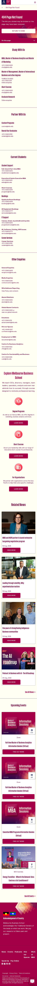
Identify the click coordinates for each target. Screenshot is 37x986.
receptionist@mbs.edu (9, 272)
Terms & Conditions (24, 973)
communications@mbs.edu (10, 282)
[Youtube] (9, 964)
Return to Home (18, 31)
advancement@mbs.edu (9, 322)
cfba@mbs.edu (7, 349)
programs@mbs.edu (8, 192)
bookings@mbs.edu (8, 203)
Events (10, 952)
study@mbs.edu (7, 67)
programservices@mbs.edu (10, 225)
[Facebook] (5, 964)
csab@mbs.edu (7, 359)
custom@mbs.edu (7, 126)
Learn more (18, 423)
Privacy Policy (13, 973)
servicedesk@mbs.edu (9, 213)
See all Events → (29, 896)
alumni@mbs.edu (7, 302)
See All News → (30, 692)
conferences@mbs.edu (9, 331)
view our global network (9, 312)
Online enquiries (7, 82)
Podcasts (18, 952)
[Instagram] (7, 964)
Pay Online (15, 961)
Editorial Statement (15, 976)
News (4, 952)
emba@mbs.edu (7, 182)
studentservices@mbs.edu (10, 173)
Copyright (5, 973)
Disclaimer (5, 976)
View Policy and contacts (10, 291)
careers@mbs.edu (7, 136)
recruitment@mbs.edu (9, 340)
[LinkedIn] (2, 964)
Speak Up (5, 961)
